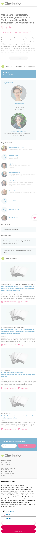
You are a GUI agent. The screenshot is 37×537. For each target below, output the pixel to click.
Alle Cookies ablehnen (18, 527)
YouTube (9, 518)
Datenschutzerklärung (8, 506)
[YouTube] (4, 518)
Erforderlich (10, 511)
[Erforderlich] (4, 511)
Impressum (33, 535)
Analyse (8, 515)
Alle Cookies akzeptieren (18, 531)
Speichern (18, 523)
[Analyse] (4, 515)
